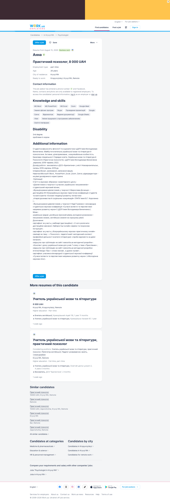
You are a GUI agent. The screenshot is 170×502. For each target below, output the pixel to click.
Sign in (135, 27)
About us (54, 494)
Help (97, 494)
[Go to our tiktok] (85, 487)
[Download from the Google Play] (111, 487)
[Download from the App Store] (96, 487)
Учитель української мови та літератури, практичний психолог (65, 342)
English (33, 487)
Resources (89, 494)
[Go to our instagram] (72, 487)
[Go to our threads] (66, 487)
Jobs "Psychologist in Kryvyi (43, 470)
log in (73, 94)
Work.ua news (77, 494)
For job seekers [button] (128, 487)
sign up (94, 94)
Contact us (64, 494)
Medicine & (41, 446)
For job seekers (131, 22)
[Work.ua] (37, 27)
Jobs (37, 474)
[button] (126, 27)
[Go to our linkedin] (78, 487)
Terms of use (106, 494)
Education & (38, 450)
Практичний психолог (39, 392)
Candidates (80, 446)
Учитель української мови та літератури (64, 299)
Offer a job (39, 42)
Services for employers (39, 494)
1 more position (39, 355)
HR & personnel (42, 455)
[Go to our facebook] (60, 487)
